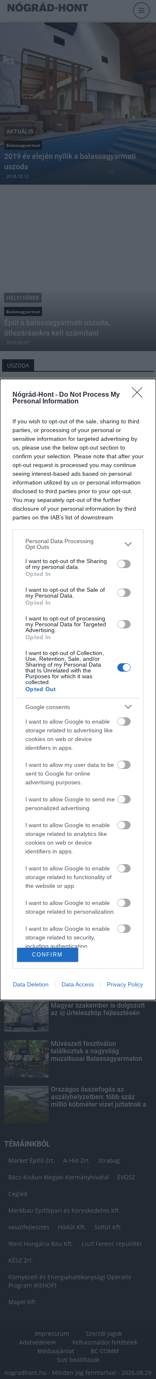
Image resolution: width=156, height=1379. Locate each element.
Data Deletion (31, 984)
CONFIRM (47, 954)
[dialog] (78, 689)
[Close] (140, 395)
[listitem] (78, 544)
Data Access (78, 984)
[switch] (124, 564)
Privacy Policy (125, 984)
